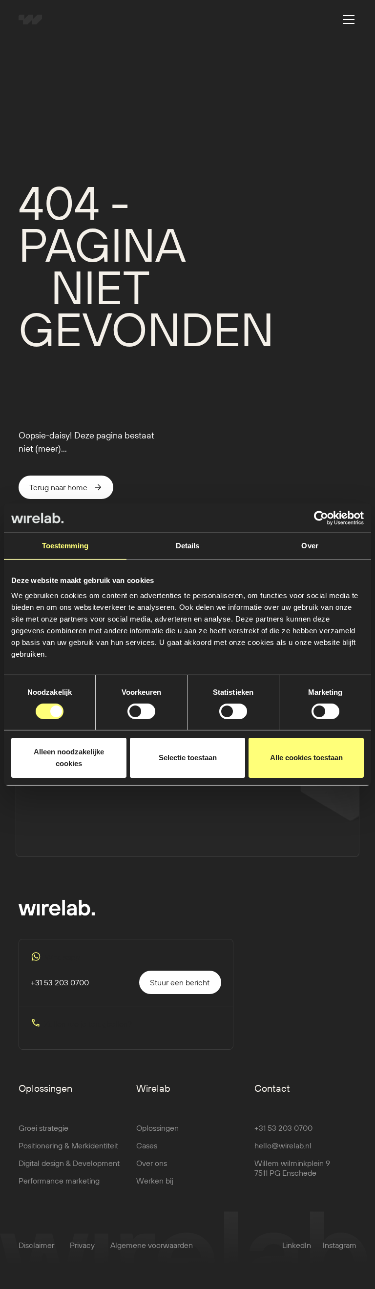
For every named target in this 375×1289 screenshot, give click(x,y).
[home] (30, 19)
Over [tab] (309, 545)
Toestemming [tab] (65, 545)
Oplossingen (157, 1128)
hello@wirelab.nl (283, 1145)
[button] (346, 19)
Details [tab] (188, 545)
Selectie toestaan (188, 757)
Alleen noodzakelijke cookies (69, 758)
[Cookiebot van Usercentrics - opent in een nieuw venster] (321, 518)
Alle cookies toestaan (306, 757)
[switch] (141, 711)
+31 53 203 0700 (283, 1128)
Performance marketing (59, 1180)
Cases (146, 1145)
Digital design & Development (69, 1163)
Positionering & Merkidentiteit (68, 1145)
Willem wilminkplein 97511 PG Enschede (292, 1168)
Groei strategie (43, 1128)
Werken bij (154, 1180)
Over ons (151, 1163)
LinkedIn (296, 1245)
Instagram (339, 1245)
